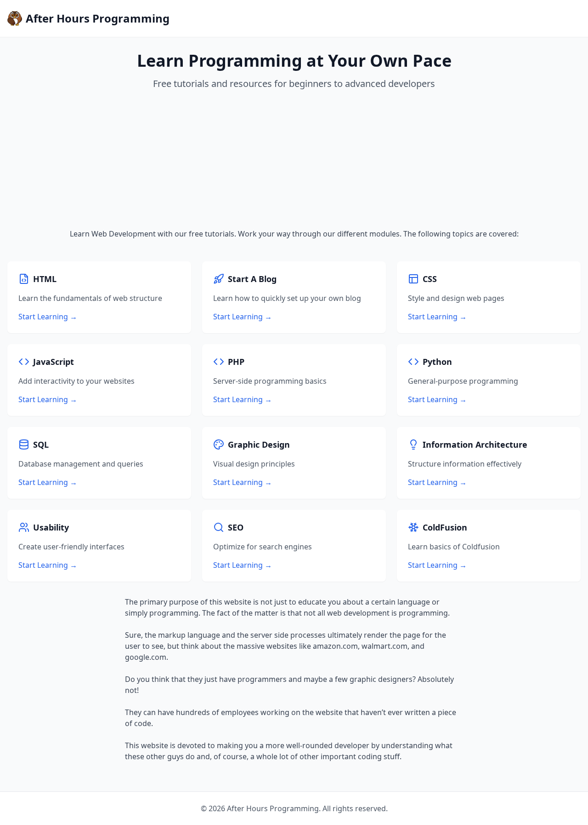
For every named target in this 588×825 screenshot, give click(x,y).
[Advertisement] (294, 159)
